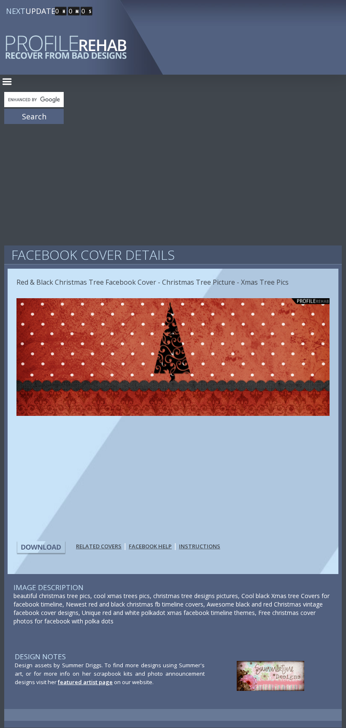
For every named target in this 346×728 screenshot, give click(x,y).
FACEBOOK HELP (150, 546)
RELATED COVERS (99, 546)
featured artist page (85, 682)
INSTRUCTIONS (199, 546)
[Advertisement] (173, 181)
